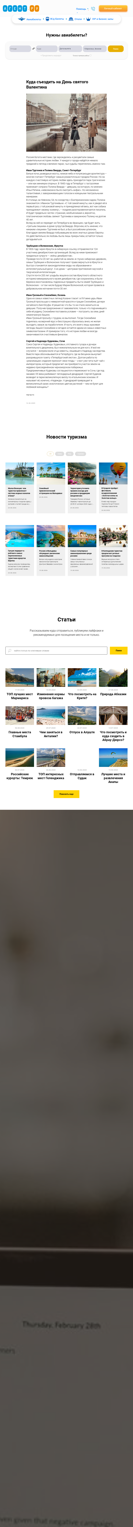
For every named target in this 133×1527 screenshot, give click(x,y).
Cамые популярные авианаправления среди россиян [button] (81, 553)
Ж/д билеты (57, 18)
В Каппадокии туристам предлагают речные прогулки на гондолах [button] (112, 553)
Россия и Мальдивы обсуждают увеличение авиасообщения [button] (49, 553)
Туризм (80, 454)
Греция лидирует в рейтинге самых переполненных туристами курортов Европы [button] (17, 556)
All (50, 454)
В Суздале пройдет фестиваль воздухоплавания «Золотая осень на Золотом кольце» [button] (110, 493)
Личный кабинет (113, 8)
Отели (78, 19)
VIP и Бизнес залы (102, 18)
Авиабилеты (33, 19)
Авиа (60, 454)
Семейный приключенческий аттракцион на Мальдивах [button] (50, 490)
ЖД (69, 454)
